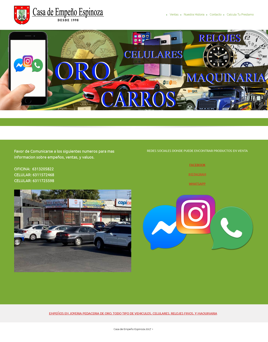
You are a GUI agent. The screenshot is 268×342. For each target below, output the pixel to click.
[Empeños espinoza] (58, 15)
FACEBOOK (197, 165)
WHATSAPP (197, 183)
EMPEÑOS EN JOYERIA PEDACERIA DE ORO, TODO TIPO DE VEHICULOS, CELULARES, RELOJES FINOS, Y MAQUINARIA (133, 313)
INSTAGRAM (197, 174)
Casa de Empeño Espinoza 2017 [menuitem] (132, 329)
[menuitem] (164, 15)
